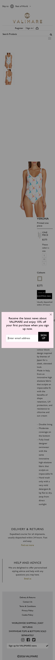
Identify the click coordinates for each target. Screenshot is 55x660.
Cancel (50, 314)
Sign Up (43, 337)
